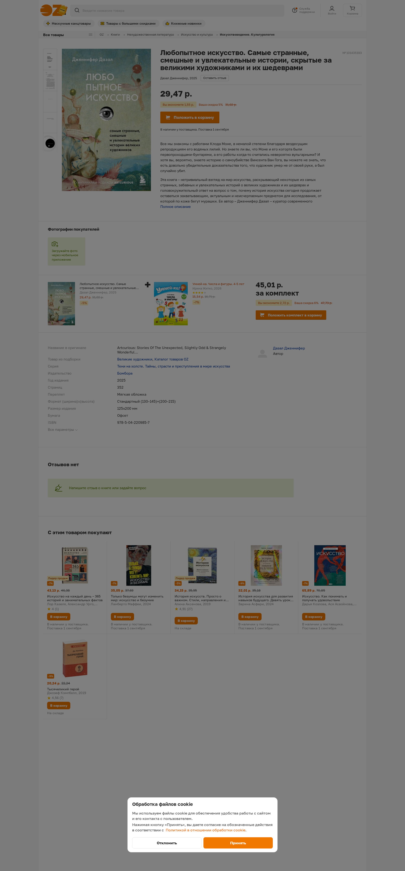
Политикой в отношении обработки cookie (205, 830)
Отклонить (167, 843)
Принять (238, 843)
